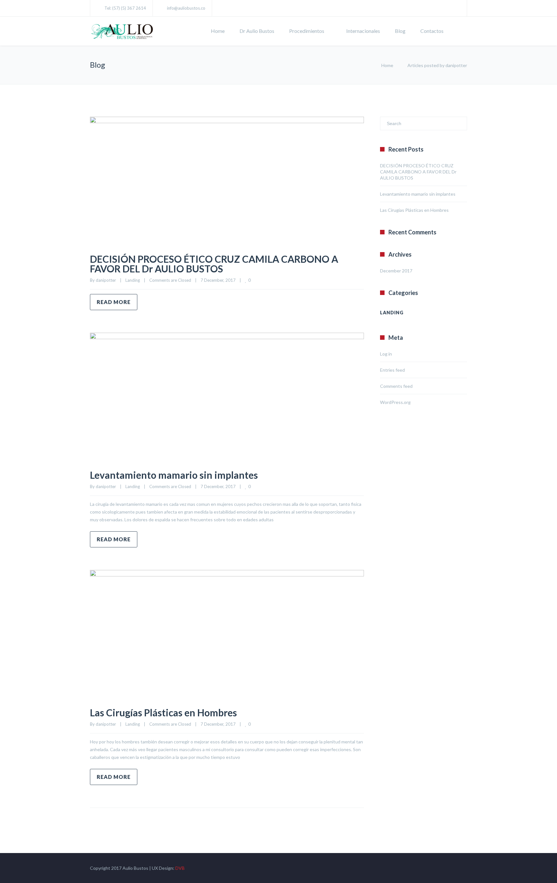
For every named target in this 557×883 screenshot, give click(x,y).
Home (218, 31)
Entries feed (392, 370)
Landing (132, 280)
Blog (400, 31)
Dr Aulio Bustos (256, 31)
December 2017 (396, 270)
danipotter (106, 280)
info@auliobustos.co (186, 8)
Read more (114, 302)
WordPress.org (395, 402)
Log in (386, 354)
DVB (180, 868)
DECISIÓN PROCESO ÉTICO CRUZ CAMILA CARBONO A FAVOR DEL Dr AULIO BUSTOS (214, 263)
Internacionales (363, 31)
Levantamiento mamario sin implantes (174, 475)
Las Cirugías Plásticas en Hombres (163, 712)
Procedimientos (306, 31)
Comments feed (396, 386)
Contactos (432, 31)
